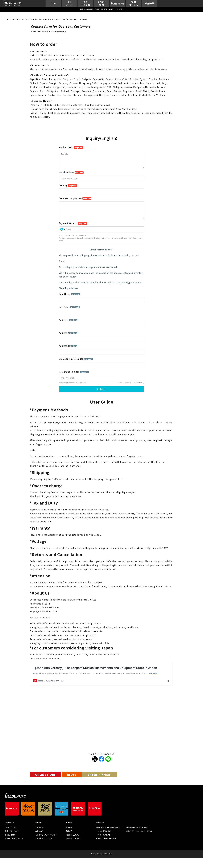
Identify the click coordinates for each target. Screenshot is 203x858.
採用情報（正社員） (72, 835)
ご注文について (10, 827)
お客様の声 (39, 827)
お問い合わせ (40, 831)
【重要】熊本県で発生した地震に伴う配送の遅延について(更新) (101, 9)
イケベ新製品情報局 (103, 831)
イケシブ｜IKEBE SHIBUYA (106, 838)
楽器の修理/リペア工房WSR (136, 827)
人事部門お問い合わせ (43, 838)
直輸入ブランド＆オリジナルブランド (139, 831)
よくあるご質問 (10, 835)
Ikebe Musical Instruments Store (108, 827)
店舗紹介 (69, 831)
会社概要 (69, 827)
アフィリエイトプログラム (14, 838)
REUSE (71, 774)
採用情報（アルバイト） (74, 838)
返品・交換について (12, 831)
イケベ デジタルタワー (104, 835)
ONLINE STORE (45, 774)
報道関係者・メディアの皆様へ (46, 835)
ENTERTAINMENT (100, 774)
